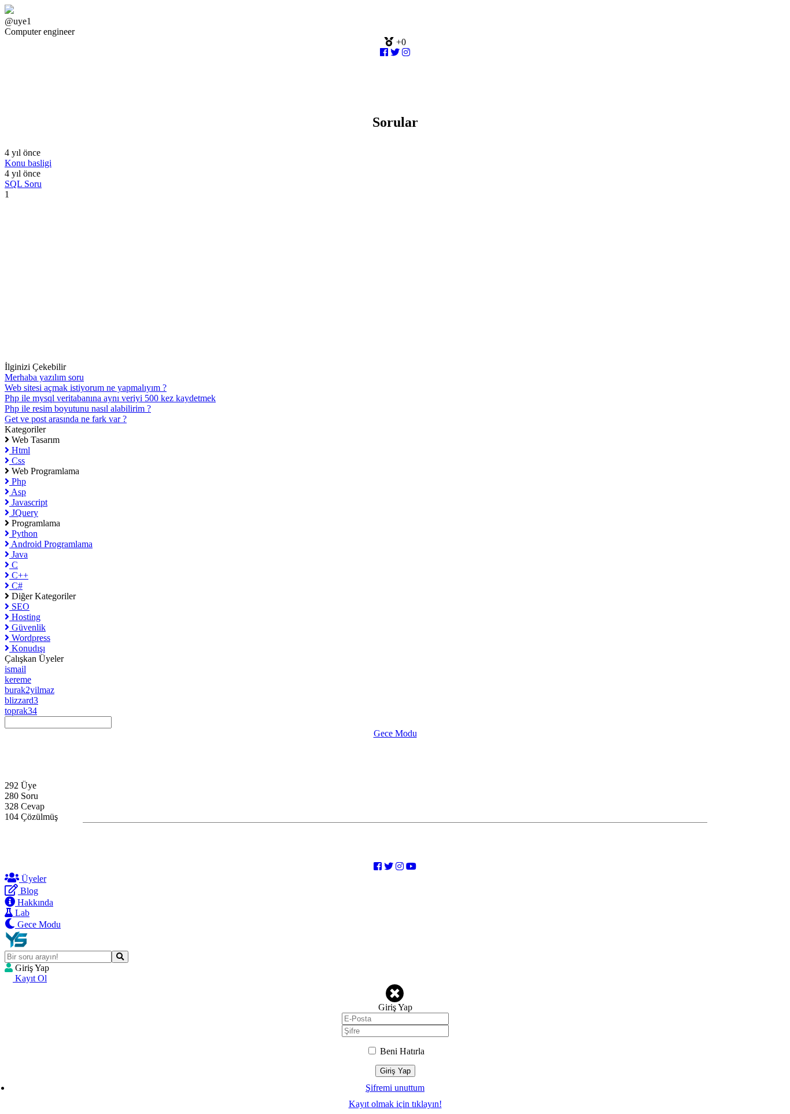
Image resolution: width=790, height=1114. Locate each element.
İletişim (18, 754)
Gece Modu (395, 733)
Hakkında (22, 764)
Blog (14, 775)
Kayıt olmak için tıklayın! (395, 1104)
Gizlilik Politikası (36, 744)
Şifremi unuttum (395, 1088)
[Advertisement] (352, 281)
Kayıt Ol (30, 978)
